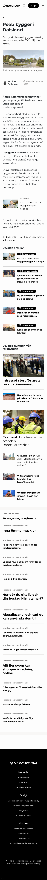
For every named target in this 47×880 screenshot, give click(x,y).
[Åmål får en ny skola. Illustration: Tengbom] (23, 59)
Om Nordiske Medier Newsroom (23, 843)
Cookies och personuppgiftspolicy (23, 801)
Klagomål (23, 810)
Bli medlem (23, 777)
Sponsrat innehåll (23, 815)
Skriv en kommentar (33, 237)
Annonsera (23, 782)
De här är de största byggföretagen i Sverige (30, 205)
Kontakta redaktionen (23, 829)
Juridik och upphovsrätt (23, 805)
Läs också (25, 199)
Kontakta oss (24, 833)
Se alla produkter (23, 787)
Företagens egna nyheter (18, 518)
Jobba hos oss (23, 838)
